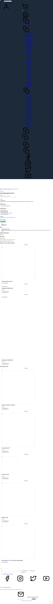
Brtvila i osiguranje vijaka (29, 82)
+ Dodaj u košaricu (2, 200)
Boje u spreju (29, 84)
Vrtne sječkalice (29, 117)
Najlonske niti (29, 107)
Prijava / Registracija (15, 9)
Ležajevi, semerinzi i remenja (28, 86)
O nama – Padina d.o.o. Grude (28, 24)
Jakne (29, 55)
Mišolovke (29, 47)
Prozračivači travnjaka (29, 113)
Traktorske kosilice (29, 115)
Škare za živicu (28, 101)
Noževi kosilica (29, 81)
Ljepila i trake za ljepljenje (29, 51)
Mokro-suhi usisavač (29, 119)
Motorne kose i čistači (29, 106)
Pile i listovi (29, 65)
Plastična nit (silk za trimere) (29, 77)
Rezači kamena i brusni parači (28, 123)
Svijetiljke (29, 43)
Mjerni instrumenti (28, 87)
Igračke (29, 126)
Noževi (29, 63)
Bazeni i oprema (29, 48)
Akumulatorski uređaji (29, 100)
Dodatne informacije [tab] (4, 224)
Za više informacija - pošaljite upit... (5, 205)
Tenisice (29, 59)
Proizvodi (33, 32)
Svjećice (29, 80)
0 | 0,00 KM (33, 9)
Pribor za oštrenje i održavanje (29, 39)
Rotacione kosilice (29, 114)
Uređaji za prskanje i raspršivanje (28, 120)
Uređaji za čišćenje (28, 116)
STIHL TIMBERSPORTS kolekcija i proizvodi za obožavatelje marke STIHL (28, 125)
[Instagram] (2, 221)
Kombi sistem (29, 103)
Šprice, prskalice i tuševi (29, 50)
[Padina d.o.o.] (2, 0)
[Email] (5, 221)
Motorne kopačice (28, 108)
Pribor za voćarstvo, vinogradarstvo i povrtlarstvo (29, 42)
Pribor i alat (29, 75)
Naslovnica (33, 17)
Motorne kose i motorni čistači (28, 104)
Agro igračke (29, 49)
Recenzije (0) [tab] (3, 225)
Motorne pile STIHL (28, 94)
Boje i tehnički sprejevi (28, 83)
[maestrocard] (1, 587)
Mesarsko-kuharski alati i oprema (28, 62)
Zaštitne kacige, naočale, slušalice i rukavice (29, 111)
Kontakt (34, 147)
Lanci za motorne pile (29, 96)
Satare (29, 64)
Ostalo (29, 52)
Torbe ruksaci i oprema (29, 54)
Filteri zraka (29, 79)
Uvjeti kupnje (23, 572)
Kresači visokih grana (29, 95)
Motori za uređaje (29, 73)
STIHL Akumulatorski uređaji (28, 99)
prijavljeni (4, 241)
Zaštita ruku (29, 60)
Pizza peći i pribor (29, 41)
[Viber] (4, 221)
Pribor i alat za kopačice (29, 109)
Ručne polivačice (29, 46)
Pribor (29, 105)
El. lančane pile (29, 71)
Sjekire (30, 37)
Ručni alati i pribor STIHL (28, 112)
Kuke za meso (29, 66)
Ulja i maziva (29, 76)
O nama (34, 23)
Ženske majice (30, 56)
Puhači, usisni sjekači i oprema (29, 118)
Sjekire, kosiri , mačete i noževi (29, 36)
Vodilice (29, 97)
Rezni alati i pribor (14, 201)
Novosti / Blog (34, 139)
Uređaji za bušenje (28, 122)
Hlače (29, 57)
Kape (29, 58)
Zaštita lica (29, 61)
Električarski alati (29, 33)
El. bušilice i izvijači (29, 69)
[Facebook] (0, 221)
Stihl (33, 93)
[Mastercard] (0, 587)
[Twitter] (1, 221)
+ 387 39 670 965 (24, 570)
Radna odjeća (29, 110)
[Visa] (2, 587)
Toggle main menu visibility (27, 10)
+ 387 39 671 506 (32, 570)
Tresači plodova (29, 34)
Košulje (29, 53)
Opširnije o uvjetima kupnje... (4, 214)
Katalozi (33, 133)
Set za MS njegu (29, 98)
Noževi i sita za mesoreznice (29, 67)
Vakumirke (29, 44)
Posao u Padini (28, 25)
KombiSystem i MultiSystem (28, 102)
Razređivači (29, 85)
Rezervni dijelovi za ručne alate (29, 40)
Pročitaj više (6, 283)
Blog (28, 141)
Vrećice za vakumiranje (29, 45)
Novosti (28, 140)
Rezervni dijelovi (29, 74)
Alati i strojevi (28, 68)
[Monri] (7, 587)
